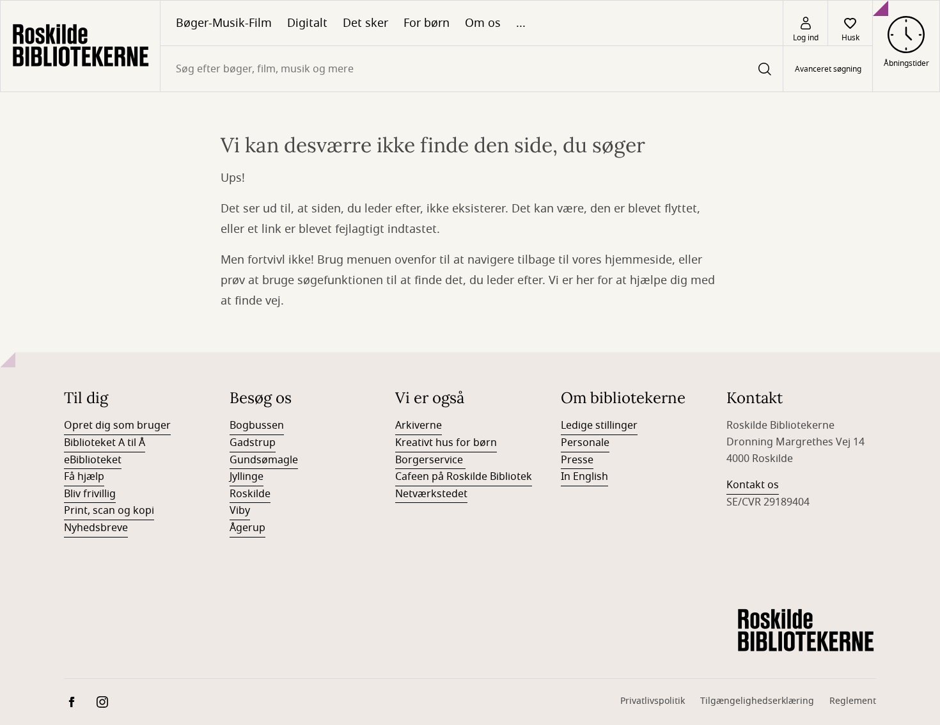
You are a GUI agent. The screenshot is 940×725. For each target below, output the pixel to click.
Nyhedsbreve (96, 528)
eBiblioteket (92, 460)
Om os (483, 23)
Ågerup (247, 528)
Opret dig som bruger (117, 425)
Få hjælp (84, 476)
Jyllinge (246, 476)
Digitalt (307, 23)
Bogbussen (257, 425)
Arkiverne (418, 425)
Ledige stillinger (599, 425)
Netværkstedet (431, 494)
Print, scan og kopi (109, 510)
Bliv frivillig (90, 494)
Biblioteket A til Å (104, 442)
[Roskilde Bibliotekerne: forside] (80, 46)
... (521, 23)
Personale (585, 442)
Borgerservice (430, 460)
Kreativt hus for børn (446, 442)
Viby (240, 510)
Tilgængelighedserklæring (757, 701)
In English (584, 476)
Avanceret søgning (828, 69)
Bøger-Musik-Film (224, 23)
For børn (426, 23)
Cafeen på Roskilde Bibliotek (463, 476)
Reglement (852, 701)
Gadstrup (253, 442)
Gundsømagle (264, 460)
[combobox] (472, 69)
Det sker (365, 23)
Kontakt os (752, 485)
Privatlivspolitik (652, 701)
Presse (577, 460)
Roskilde (250, 494)
